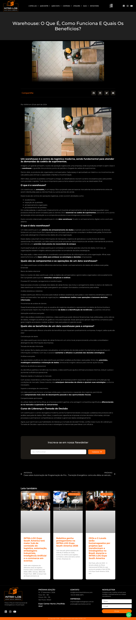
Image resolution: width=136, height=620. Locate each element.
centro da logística (43, 413)
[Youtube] (131, 6)
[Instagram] (127, 6)
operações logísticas (50, 196)
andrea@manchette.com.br (80, 604)
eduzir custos (106, 370)
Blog (85, 6)
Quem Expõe (44, 6)
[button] (93, 93)
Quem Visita (55, 6)
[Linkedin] (124, 6)
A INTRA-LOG (33, 6)
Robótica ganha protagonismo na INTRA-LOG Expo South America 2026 (67, 542)
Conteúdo (66, 6)
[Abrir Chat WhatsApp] (129, 615)
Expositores (94, 6)
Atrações (76, 6)
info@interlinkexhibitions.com (81, 592)
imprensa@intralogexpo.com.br (82, 602)
